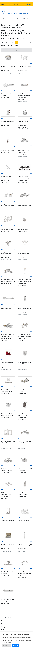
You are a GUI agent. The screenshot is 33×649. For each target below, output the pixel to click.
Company (4, 627)
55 (2, 201)
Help (3, 630)
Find (2, 624)
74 (18, 438)
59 (2, 249)
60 (18, 249)
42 (2, 173)
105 (19, 569)
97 (18, 466)
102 (2, 541)
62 (18, 276)
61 (2, 276)
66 (18, 332)
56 (18, 201)
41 (18, 146)
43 (18, 173)
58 (18, 225)
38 (2, 118)
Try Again (29, 4)
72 (18, 411)
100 (2, 517)
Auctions (3, 11)
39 (18, 118)
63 (2, 304)
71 (2, 411)
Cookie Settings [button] (6, 645)
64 (18, 304)
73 (2, 438)
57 (2, 225)
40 (2, 146)
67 (2, 359)
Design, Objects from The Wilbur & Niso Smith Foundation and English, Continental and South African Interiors (16, 15)
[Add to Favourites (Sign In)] (14, 63)
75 (2, 466)
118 (2, 596)
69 (2, 387)
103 (19, 541)
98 (2, 490)
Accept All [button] (15, 645)
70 (18, 387)
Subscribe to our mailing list (10, 621)
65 (2, 332)
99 (18, 490)
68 (18, 359)
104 (2, 569)
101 (19, 517)
